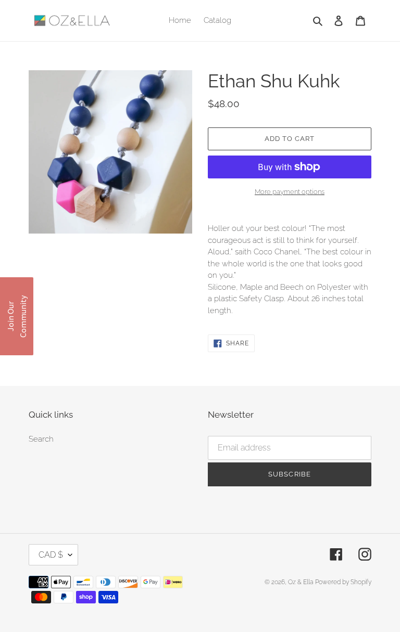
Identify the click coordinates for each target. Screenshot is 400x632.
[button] (16, 316)
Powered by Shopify (343, 582)
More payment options (289, 192)
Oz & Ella (300, 582)
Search (41, 439)
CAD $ (51, 555)
